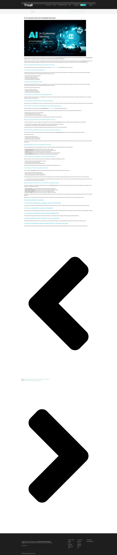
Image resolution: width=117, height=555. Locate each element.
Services (54, 5)
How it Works (48, 5)
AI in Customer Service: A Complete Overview (80, 11)
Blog (69, 5)
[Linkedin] (27, 545)
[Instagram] (23, 545)
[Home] (69, 11)
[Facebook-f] (22, 545)
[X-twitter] (25, 545)
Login (92, 5)
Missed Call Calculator (62, 5)
